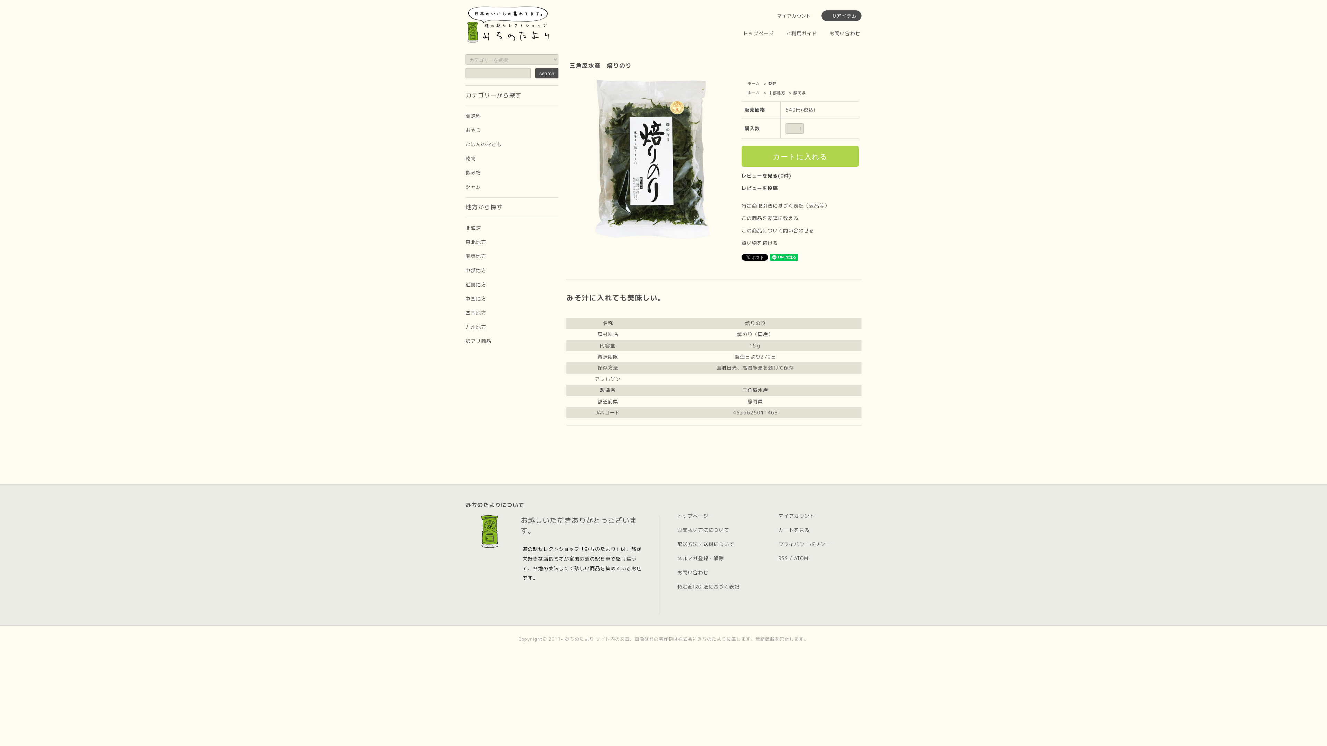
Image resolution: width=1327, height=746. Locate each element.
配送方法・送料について (705, 544)
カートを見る (794, 530)
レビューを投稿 (760, 188)
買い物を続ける (760, 243)
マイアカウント (794, 16)
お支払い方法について (703, 530)
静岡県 (799, 93)
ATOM (801, 558)
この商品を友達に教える (770, 218)
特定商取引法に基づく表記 (708, 586)
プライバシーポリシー (804, 544)
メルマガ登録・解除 (700, 558)
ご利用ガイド (801, 33)
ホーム (753, 83)
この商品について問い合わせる (778, 230)
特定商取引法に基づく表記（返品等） (786, 205)
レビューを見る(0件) (766, 175)
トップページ (758, 33)
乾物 (773, 83)
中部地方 (777, 93)
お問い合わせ (844, 33)
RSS (783, 558)
